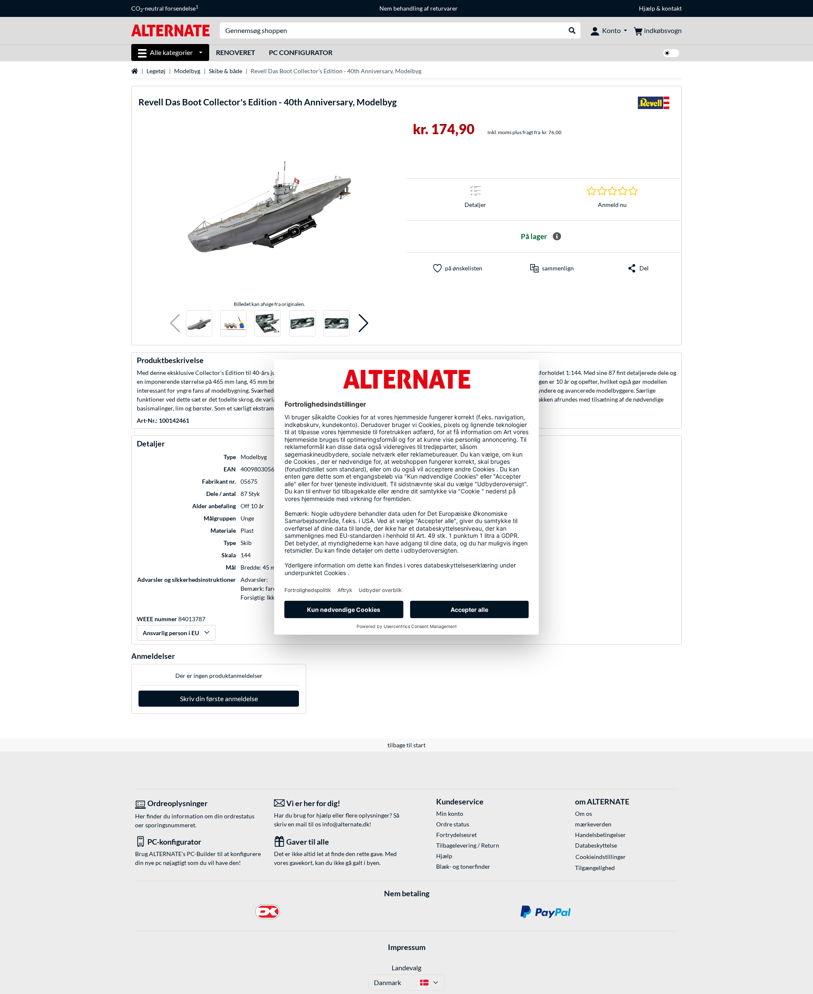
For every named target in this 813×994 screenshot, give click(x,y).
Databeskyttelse (596, 845)
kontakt (672, 8)
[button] (175, 323)
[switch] (671, 53)
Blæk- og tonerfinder (463, 866)
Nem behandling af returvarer (418, 8)
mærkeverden (593, 824)
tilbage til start (406, 745)
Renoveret (235, 52)
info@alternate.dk (345, 824)
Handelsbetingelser (600, 834)
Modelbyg (187, 70)
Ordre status (452, 824)
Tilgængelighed (595, 867)
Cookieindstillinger (600, 856)
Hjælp (647, 8)
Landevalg (406, 968)
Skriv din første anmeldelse (219, 698)
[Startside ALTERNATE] (170, 30)
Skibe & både (225, 70)
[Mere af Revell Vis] (653, 105)
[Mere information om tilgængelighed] (557, 236)
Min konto (449, 813)
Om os (583, 813)
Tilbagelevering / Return (467, 845)
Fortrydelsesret (456, 834)
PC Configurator (300, 52)
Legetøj (156, 70)
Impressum (407, 947)
